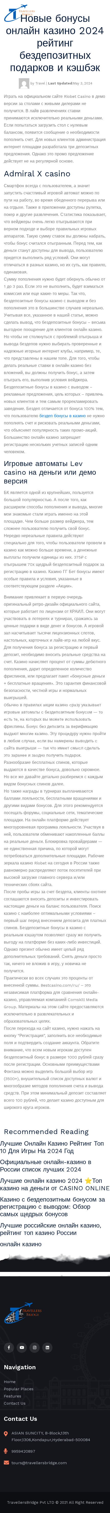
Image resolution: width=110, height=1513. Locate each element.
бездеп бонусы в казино (62, 415)
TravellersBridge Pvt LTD (30, 1502)
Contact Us (15, 1403)
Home (10, 1381)
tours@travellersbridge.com (39, 1462)
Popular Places (19, 1388)
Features (12, 1396)
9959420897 (23, 1451)
